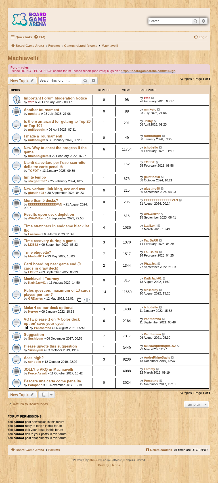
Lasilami (34, 234)
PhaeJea (150, 263)
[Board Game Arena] (33, 19)
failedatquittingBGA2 (160, 346)
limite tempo (35, 177)
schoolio (34, 361)
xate (31, 102)
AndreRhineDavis (157, 357)
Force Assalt (37, 373)
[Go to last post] (153, 97)
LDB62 (33, 244)
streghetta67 (37, 181)
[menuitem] (39, 37)
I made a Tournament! (43, 136)
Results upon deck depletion (49, 214)
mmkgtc (34, 113)
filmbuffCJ (36, 256)
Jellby (148, 121)
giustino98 (152, 177)
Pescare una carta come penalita (52, 381)
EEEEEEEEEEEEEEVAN (45, 204)
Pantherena (42, 328)
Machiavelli (23, 58)
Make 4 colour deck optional (49, 308)
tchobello (151, 147)
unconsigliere (38, 156)
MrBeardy (151, 290)
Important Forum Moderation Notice (55, 98)
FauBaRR (151, 240)
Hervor (33, 311)
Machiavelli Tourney (41, 279)
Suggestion (34, 334)
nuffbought (36, 129)
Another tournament (41, 110)
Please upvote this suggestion (50, 346)
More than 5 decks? (41, 200)
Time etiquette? (37, 252)
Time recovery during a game (50, 241)
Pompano (35, 385)
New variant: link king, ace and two (54, 189)
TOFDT (33, 170)
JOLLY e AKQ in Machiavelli (48, 369)
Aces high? (34, 358)
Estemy (149, 369)
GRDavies (35, 298)
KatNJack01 (37, 282)
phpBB (93, 459)
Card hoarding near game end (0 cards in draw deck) (52, 266)
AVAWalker (36, 218)
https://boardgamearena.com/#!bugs (148, 71)
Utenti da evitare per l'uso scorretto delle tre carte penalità (54, 164)
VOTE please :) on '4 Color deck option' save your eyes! (52, 321)
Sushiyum (35, 338)
